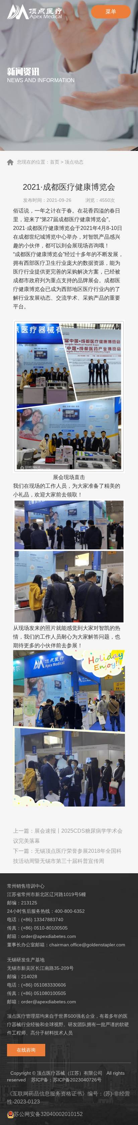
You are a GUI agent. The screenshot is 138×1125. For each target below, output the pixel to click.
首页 (54, 162)
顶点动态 (74, 162)
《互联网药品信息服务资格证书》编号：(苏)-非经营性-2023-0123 (68, 1098)
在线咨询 (26, 1050)
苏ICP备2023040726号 (77, 1079)
